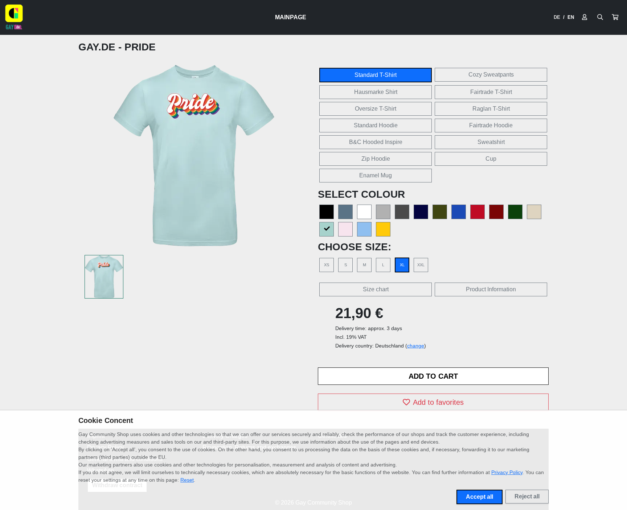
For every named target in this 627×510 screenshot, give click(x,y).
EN (570, 17)
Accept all (479, 497)
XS (326, 265)
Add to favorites (438, 402)
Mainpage (290, 17)
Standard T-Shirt (376, 75)
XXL (421, 265)
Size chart (376, 289)
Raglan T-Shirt (491, 109)
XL (402, 265)
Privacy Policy (506, 472)
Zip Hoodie (375, 159)
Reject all (527, 496)
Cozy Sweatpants (491, 74)
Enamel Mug (375, 175)
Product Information (491, 289)
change (415, 346)
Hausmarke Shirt (375, 92)
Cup (490, 159)
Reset (187, 480)
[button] (615, 17)
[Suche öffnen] (600, 17)
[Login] (584, 17)
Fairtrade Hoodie (491, 125)
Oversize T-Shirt (375, 109)
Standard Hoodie (376, 125)
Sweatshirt (491, 142)
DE (557, 17)
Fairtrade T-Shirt (491, 92)
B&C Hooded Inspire (375, 142)
